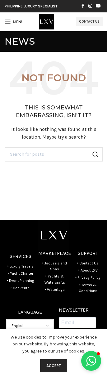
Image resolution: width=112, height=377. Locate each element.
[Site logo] (46, 21)
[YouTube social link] (98, 6)
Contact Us (89, 22)
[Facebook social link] (82, 6)
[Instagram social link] (90, 6)
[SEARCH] (95, 154)
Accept (53, 365)
